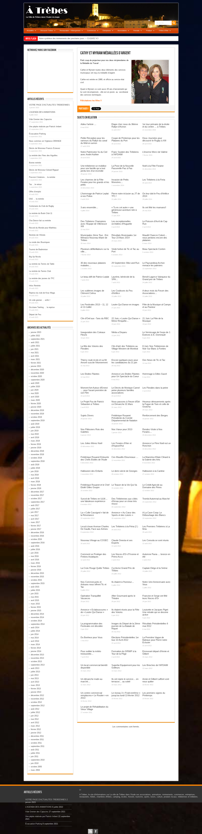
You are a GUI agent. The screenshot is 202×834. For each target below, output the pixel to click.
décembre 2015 (37, 573)
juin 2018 (34, 471)
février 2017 (36, 526)
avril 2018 (35, 478)
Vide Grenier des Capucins (40, 119)
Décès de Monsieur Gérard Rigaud (43, 170)
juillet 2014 (35, 631)
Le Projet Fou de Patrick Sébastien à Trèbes (92, 402)
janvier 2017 (36, 529)
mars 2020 (35, 400)
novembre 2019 (37, 414)
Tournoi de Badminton (38, 249)
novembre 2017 (37, 495)
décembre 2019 (37, 410)
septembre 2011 (37, 746)
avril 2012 (35, 722)
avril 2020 (35, 397)
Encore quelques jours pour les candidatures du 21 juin (124, 361)
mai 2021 (35, 352)
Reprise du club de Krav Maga (42, 293)
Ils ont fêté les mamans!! (154, 207)
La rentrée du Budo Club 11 (40, 213)
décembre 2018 (37, 451)
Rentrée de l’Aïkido (37, 235)
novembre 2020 (37, 373)
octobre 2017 (36, 498)
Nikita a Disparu (119, 332)
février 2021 (36, 363)
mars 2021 (35, 359)
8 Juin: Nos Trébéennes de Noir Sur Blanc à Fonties (155, 347)
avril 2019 (35, 437)
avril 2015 (35, 600)
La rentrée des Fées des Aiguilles (43, 155)
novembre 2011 (37, 739)
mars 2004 (35, 770)
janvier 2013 (36, 692)
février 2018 (36, 485)
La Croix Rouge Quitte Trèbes (95, 568)
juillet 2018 (35, 468)
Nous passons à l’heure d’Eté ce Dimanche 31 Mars (125, 402)
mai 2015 (35, 597)
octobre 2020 (36, 376)
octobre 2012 (36, 702)
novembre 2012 (37, 699)
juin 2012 (34, 716)
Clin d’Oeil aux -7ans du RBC (95, 318)
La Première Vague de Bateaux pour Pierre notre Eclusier (154, 640)
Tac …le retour (35, 184)
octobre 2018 (36, 458)
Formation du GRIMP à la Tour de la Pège (123, 652)
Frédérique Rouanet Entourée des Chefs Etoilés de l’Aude (95, 458)
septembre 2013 (38, 665)
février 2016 (36, 566)
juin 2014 (34, 634)
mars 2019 (35, 441)
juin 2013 (34, 675)
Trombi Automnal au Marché (156, 498)
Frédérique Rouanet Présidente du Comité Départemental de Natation (124, 418)
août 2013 (35, 668)
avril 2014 (35, 641)
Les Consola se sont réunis (155, 540)
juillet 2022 (35, 336)
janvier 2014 (36, 651)
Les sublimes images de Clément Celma (92, 291)
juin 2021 (34, 349)
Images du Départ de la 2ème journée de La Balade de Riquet (125, 626)
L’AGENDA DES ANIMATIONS (42, 112)
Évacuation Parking (37, 134)
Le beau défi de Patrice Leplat (95, 276)
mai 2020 (35, 393)
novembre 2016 (37, 536)
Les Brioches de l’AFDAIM (155, 665)
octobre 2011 (36, 743)
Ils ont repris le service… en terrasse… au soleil (124, 680)
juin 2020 (34, 390)
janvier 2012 (36, 733)
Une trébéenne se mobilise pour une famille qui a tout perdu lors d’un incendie (93, 168)
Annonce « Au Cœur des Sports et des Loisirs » (123, 513)
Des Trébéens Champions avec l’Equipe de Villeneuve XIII (94, 224)
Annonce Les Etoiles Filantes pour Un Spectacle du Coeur (125, 375)
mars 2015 (35, 604)
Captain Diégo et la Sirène (154, 568)
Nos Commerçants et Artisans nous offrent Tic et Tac (93, 584)
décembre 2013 (37, 655)
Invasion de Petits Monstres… (120, 180)
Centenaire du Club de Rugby (41, 206)
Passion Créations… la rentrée (42, 177)
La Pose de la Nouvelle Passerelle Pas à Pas (122, 167)
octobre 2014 (36, 621)
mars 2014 (35, 644)
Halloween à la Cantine (153, 471)
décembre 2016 (37, 532)
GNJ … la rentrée (36, 199)
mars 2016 (35, 563)
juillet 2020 (35, 386)
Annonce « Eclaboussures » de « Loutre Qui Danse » (94, 610)
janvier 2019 (36, 448)
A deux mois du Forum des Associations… (155, 291)
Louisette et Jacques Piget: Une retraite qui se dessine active (155, 612)
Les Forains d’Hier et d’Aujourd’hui (121, 444)
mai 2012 (35, 719)
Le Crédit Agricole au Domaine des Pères (152, 486)
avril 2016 (35, 560)
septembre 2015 (38, 583)
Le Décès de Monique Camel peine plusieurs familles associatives (125, 390)
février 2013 (36, 688)
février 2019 (36, 444)
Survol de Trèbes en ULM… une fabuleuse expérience (94, 499)
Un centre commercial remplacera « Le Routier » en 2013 (95, 695)
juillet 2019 (35, 427)
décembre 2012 (37, 695)
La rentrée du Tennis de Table (41, 264)
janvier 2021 (36, 366)
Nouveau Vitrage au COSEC (94, 540)
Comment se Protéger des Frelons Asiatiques (93, 555)
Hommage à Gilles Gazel (154, 374)
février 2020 (36, 403)
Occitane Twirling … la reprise (42, 307)
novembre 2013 (37, 658)
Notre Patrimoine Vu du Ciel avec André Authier (94, 153)
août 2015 (35, 587)
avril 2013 (35, 682)
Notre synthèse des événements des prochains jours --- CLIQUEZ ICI (68, 38)
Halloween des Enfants (92, 471)
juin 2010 (34, 763)
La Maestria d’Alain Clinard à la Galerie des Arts (156, 458)
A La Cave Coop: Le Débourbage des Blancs (154, 513)
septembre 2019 (38, 420)
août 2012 (35, 709)
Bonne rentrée (35, 163)
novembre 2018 (37, 454)
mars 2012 (35, 726)
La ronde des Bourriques (39, 242)
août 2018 (35, 464)
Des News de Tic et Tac (153, 360)
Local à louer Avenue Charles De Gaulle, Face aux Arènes (95, 527)
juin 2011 (34, 756)
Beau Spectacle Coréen (153, 249)
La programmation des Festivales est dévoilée (92, 624)
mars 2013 (35, 685)
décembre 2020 (37, 369)
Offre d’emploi (35, 191)
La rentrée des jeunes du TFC (41, 278)
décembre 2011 (37, 736)
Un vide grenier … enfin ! (39, 300)
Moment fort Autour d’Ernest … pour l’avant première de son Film (94, 390)
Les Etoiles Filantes (90, 374)
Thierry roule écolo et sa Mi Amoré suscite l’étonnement (94, 361)
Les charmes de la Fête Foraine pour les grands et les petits (95, 182)
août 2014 (35, 627)
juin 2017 (34, 512)
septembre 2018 (38, 461)
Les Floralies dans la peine (155, 387)
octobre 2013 (36, 661)
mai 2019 (35, 434)
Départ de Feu (35, 314)
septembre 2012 (38, 705)
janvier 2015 (36, 610)
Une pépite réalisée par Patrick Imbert (45, 126)
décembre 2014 (37, 614)
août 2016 (35, 546)
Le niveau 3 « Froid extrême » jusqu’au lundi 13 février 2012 (125, 694)
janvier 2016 (36, 570)
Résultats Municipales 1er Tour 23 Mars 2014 (123, 236)
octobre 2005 (36, 767)
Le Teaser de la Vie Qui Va (124, 485)
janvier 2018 (36, 488)
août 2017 (35, 505)
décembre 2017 (37, 492)
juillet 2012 (35, 712)
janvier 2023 (36, 332)
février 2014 (36, 648)
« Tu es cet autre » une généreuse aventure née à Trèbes (124, 210)
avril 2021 (35, 356)
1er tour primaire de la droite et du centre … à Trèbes (155, 125)
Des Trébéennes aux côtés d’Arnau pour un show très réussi (124, 501)
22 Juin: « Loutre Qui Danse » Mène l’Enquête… (125, 319)
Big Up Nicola (35, 257)
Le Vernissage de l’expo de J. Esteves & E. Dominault (156, 333)
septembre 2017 (38, 502)
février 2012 (36, 729)
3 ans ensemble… (89, 207)
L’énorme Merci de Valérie (154, 152)
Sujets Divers (87, 415)
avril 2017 (35, 519)
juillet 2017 (35, 509)
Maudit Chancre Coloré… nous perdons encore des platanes (154, 237)
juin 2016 (34, 553)
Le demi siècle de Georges (124, 471)
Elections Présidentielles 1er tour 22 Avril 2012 (125, 638)
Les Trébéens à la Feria (153, 179)
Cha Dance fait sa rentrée (40, 220)
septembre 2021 (38, 339)
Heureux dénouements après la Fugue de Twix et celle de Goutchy (156, 404)
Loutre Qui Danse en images (125, 304)
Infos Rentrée (35, 285)
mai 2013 (35, 678)
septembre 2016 (38, 543)
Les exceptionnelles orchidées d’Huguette (121, 222)
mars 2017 (35, 522)
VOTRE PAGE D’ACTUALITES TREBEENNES (49, 105)
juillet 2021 (35, 346)
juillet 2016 (35, 549)
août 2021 (35, 342)
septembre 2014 (38, 624)
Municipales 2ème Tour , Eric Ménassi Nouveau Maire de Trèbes (95, 237)
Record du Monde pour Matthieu (42, 228)
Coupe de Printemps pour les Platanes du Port (125, 139)
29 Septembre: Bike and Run (125, 263)
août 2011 (35, 750)
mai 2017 (35, 515)
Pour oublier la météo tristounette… (91, 652)
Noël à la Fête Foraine (153, 166)
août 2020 (35, 383)
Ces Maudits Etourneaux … (124, 457)
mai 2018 (35, 475)
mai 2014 (35, 638)
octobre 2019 (36, 417)
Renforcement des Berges (155, 415)
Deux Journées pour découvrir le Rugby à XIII (154, 139)
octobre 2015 (36, 580)
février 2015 (36, 607)
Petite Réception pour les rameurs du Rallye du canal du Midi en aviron (94, 140)
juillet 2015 (35, 590)
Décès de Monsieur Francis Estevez (44, 148)
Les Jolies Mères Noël (91, 443)
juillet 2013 (35, 672)
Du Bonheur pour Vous (91, 637)
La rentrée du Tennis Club (40, 271)
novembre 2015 (37, 576)
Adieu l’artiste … (88, 124)
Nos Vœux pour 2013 (121, 429)
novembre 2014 (37, 617)
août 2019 (35, 424)
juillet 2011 (35, 753)
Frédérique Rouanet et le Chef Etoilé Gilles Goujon (95, 486)
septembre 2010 (38, 760)
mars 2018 (35, 481)
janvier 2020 (36, 407)
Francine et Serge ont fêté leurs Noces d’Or (154, 597)
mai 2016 (35, 556)
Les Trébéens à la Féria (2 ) (124, 526)
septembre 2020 (38, 380)
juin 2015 (34, 593)
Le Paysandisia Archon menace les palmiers (153, 264)
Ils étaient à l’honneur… (122, 582)
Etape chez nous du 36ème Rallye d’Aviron (124, 125)
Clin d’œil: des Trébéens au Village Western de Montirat (124, 347)
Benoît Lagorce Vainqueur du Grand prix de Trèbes (156, 278)
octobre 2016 (36, 539)
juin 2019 (34, 431)
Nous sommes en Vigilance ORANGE (45, 141)
